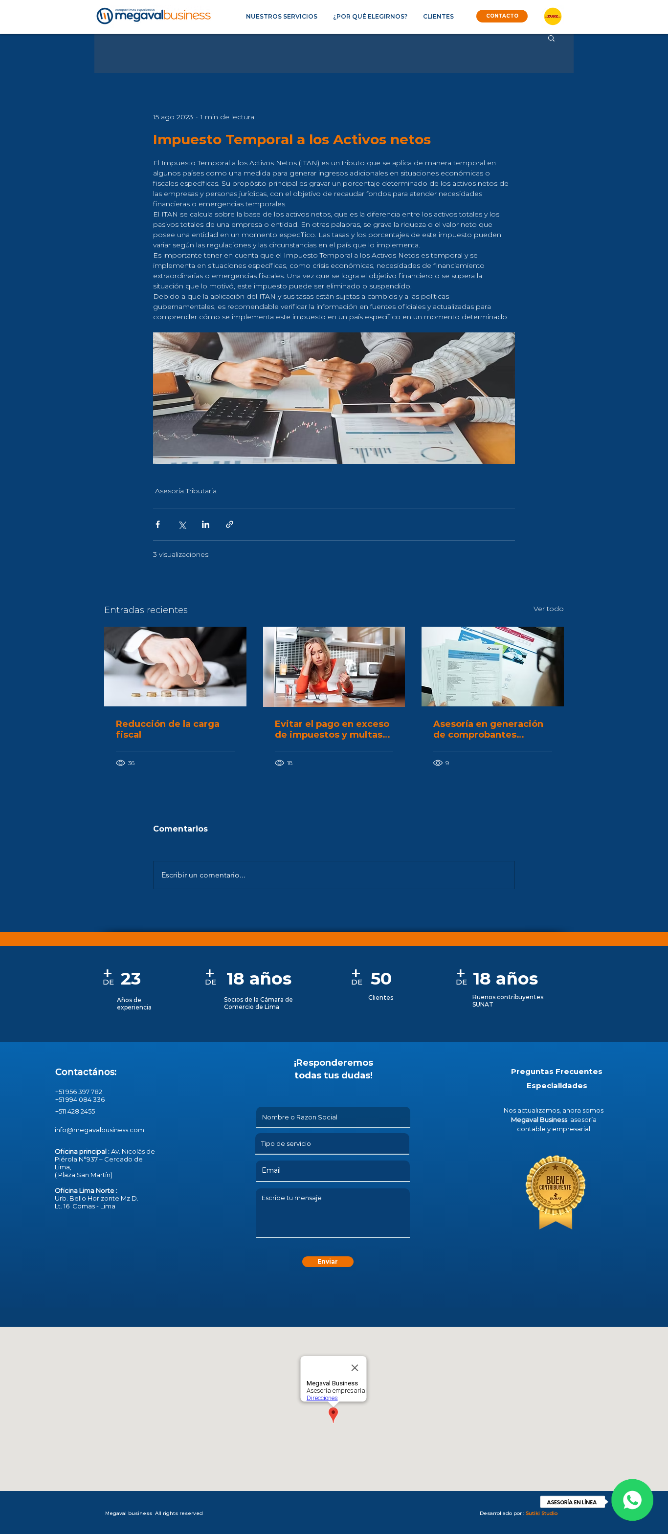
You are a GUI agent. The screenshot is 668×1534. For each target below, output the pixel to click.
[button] (281, 16)
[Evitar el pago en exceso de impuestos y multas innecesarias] (334, 667)
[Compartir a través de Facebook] (157, 524)
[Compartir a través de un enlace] (229, 524)
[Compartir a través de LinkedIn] (205, 524)
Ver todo (549, 608)
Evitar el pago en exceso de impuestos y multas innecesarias (332, 729)
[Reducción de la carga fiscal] (175, 666)
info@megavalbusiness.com (99, 1130)
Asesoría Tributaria (186, 490)
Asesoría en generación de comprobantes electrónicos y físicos (488, 729)
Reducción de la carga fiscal (168, 729)
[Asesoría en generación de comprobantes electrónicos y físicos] (493, 666)
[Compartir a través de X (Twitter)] (181, 524)
